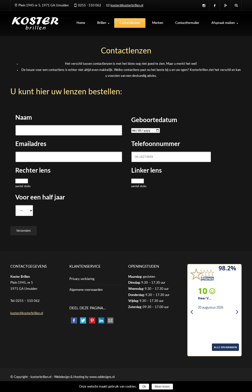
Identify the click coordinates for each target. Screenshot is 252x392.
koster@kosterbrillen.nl (126, 5)
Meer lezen (162, 386)
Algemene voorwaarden (86, 290)
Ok (144, 386)
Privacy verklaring (81, 279)
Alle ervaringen (201, 354)
